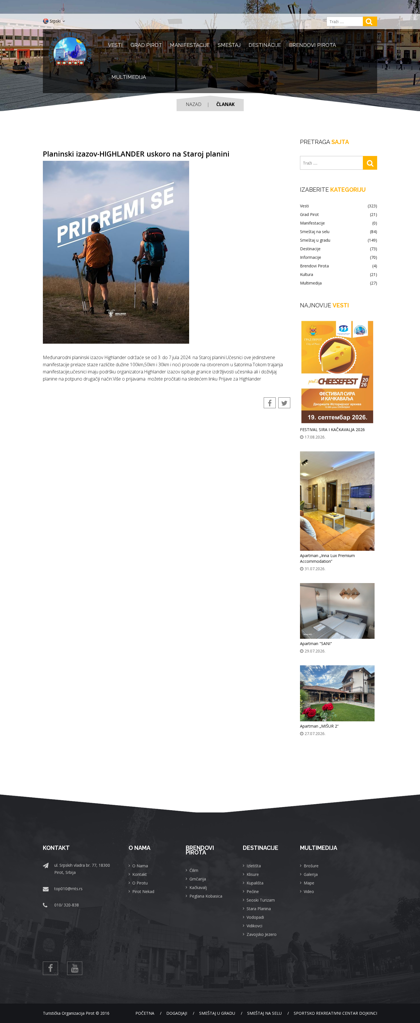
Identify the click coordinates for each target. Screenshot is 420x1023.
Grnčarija (197, 879)
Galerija (311, 874)
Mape (309, 883)
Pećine (253, 891)
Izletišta (254, 865)
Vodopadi (255, 917)
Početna (144, 1013)
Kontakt (139, 874)
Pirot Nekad (143, 891)
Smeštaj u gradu (338, 240)
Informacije (338, 257)
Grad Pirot (146, 45)
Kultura (338, 274)
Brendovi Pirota (312, 45)
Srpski (55, 21)
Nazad (193, 104)
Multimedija (128, 77)
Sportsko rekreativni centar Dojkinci (335, 1013)
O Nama (140, 865)
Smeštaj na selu (338, 231)
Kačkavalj (198, 887)
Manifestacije (190, 45)
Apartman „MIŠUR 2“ (319, 726)
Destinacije (265, 45)
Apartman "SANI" (316, 643)
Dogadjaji (176, 1013)
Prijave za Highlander (240, 379)
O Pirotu (140, 883)
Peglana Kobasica (205, 896)
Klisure (253, 874)
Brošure (311, 865)
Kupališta (255, 883)
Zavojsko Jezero (262, 934)
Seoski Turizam (261, 900)
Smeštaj (229, 45)
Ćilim (193, 870)
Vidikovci (254, 925)
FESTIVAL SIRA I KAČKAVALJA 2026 (332, 429)
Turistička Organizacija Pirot (69, 1013)
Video (309, 891)
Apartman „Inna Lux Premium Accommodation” (327, 558)
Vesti (115, 45)
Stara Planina (259, 908)
